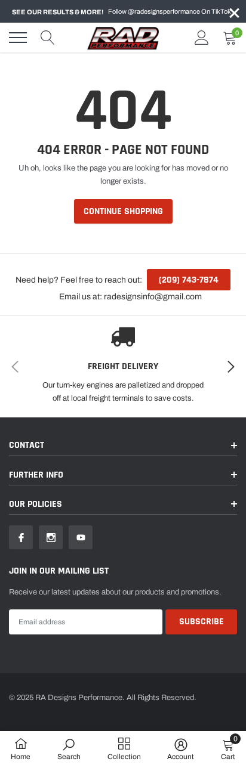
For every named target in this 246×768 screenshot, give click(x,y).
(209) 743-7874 (189, 280)
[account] (202, 37)
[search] (48, 37)
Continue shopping (123, 211)
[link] (21, 537)
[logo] (123, 37)
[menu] (18, 38)
